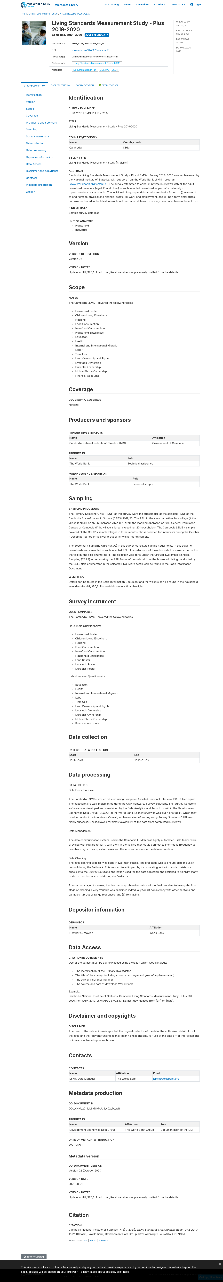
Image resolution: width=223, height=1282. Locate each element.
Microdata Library (66, 5)
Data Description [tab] (60, 85)
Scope (30, 108)
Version (30, 101)
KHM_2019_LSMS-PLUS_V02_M (75, 14)
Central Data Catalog (39, 14)
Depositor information (39, 157)
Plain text (103, 1240)
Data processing (36, 150)
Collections (142, 4)
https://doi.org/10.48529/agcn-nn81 (90, 50)
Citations (159, 4)
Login (197, 4)
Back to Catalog (35, 1256)
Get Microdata (98, 34)
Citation (30, 191)
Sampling (31, 129)
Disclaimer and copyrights (42, 171)
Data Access (33, 164)
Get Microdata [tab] (109, 85)
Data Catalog (111, 4)
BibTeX (93, 1240)
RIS (86, 1240)
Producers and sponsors (41, 122)
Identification (34, 94)
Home (24, 14)
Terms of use (177, 4)
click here (123, 1271)
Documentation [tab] (85, 85)
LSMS (55, 14)
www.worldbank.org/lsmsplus (88, 184)
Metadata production (39, 184)
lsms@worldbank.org (166, 1078)
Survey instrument (37, 136)
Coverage (32, 115)
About (127, 4)
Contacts (31, 178)
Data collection (35, 143)
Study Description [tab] (34, 86)
